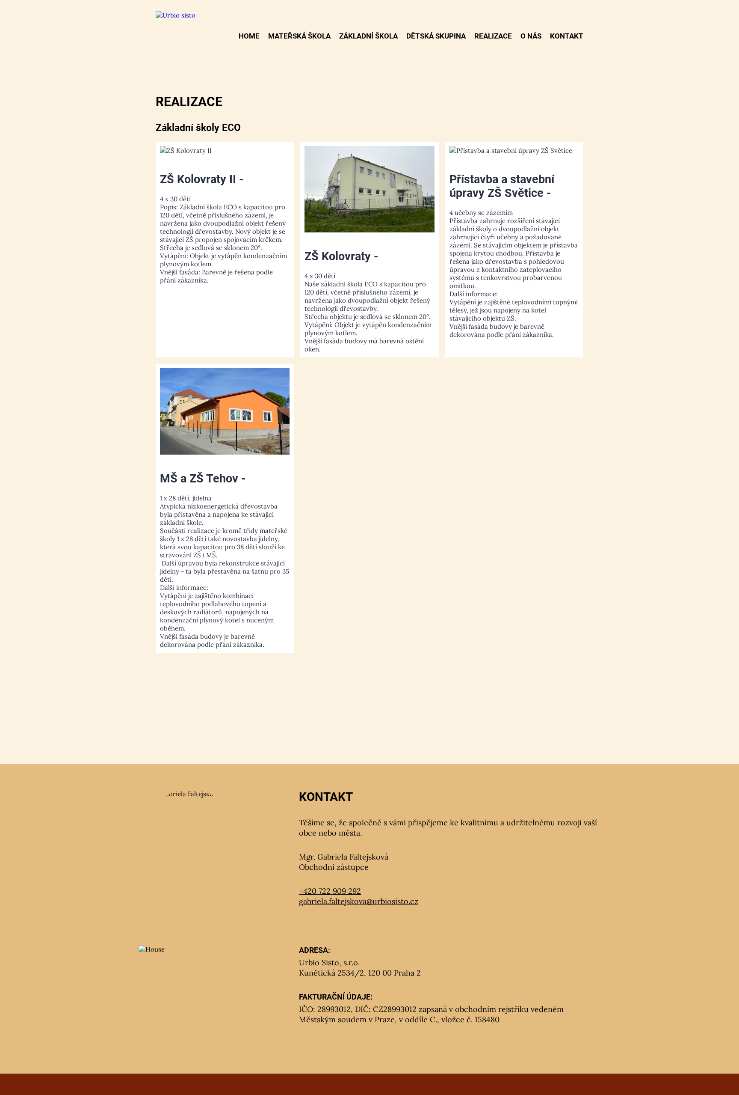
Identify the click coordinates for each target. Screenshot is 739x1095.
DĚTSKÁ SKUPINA (436, 36)
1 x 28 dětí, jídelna (224, 560)
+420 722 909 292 (330, 891)
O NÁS (530, 36)
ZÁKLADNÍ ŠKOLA (368, 36)
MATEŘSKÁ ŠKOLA (299, 36)
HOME (249, 36)
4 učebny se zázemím (513, 256)
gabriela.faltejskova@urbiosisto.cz (358, 901)
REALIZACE (493, 36)
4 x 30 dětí (223, 228)
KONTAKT (566, 36)
